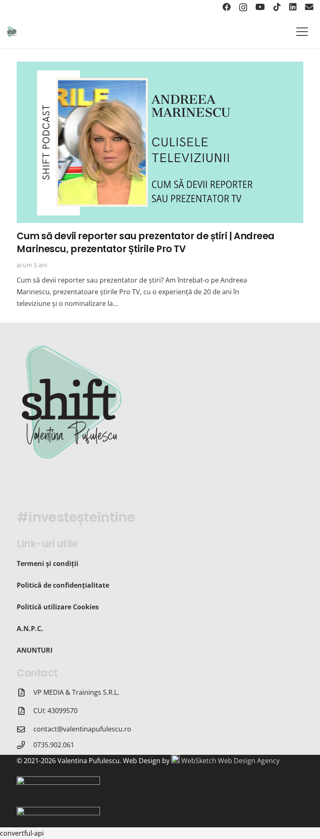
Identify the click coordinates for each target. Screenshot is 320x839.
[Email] (309, 7)
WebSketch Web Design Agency (230, 760)
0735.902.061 (53, 744)
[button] (302, 32)
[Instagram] (243, 7)
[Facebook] (226, 7)
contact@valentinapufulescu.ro (82, 729)
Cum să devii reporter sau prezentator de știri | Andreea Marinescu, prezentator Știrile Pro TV (146, 242)
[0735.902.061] (25, 745)
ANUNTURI (34, 650)
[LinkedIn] (293, 7)
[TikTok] (277, 7)
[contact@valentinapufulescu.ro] (25, 729)
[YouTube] (260, 7)
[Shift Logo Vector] (12, 31)
